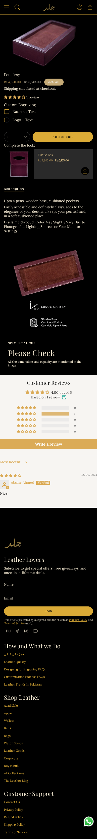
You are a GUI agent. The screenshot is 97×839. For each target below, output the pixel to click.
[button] (15, 97)
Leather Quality (15, 662)
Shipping (11, 88)
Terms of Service (14, 623)
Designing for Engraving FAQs (25, 669)
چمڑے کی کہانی (14, 654)
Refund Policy (13, 817)
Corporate (11, 758)
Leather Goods (14, 750)
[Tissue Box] (19, 164)
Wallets (9, 720)
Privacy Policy (78, 620)
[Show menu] (6, 7)
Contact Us (12, 802)
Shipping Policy (14, 824)
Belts (7, 728)
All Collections (14, 773)
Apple (8, 713)
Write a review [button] (48, 444)
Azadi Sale (11, 705)
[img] (10, 475)
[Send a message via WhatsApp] (89, 821)
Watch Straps (13, 743)
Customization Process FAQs (24, 677)
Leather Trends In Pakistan (23, 684)
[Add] (85, 171)
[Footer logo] (12, 543)
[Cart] (90, 7)
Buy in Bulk (11, 766)
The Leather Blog (16, 780)
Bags (7, 736)
